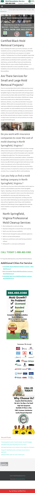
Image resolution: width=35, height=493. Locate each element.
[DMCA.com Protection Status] (4, 465)
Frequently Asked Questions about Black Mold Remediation (17, 258)
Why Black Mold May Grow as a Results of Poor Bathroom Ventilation (17, 447)
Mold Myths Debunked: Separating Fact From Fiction (13, 444)
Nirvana (17, 479)
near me (5, 9)
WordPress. (22, 479)
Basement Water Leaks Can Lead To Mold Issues (12, 454)
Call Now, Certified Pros (18, 491)
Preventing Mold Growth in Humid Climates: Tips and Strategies (16, 442)
